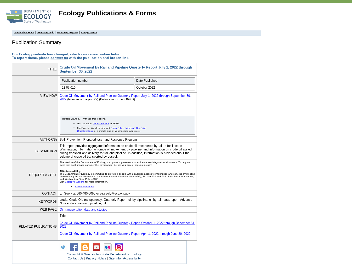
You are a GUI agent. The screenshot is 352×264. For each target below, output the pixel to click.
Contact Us (75, 258)
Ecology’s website (75, 181)
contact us (59, 58)
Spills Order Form (84, 186)
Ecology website (89, 32)
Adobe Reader (101, 123)
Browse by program (67, 32)
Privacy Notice (96, 258)
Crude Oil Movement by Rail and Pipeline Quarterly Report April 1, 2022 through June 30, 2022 (125, 233)
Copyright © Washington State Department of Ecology (104, 254)
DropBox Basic (85, 131)
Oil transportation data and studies (83, 209)
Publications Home (24, 32)
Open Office (117, 128)
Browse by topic (45, 32)
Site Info (115, 258)
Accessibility (132, 258)
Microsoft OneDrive (135, 128)
